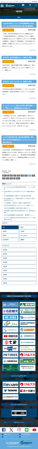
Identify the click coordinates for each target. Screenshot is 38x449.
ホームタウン (24, 235)
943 (4, 178)
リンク (5, 436)
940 (26, 175)
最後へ (18, 178)
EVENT (5, 235)
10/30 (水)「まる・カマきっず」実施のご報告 (17, 81)
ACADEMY (6, 239)
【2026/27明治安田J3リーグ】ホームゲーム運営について (19, 205)
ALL (4, 227)
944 (7, 178)
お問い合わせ (7, 434)
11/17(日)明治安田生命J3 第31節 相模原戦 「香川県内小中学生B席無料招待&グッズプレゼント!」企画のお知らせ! (19, 139)
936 (11, 175)
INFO (22, 227)
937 (15, 175)
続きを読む (32, 50)
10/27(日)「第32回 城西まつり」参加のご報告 (17, 57)
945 (11, 178)
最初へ (4, 175)
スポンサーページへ (19, 422)
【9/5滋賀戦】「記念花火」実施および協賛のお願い (17, 203)
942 (33, 175)
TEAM (22, 231)
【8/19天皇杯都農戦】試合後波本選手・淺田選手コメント (19, 215)
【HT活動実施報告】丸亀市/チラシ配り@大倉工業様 (17, 196)
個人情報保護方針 (25, 434)
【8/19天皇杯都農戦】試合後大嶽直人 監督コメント (17, 208)
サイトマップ (24, 436)
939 (22, 175)
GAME (4, 231)
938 (18, 175)
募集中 (22, 239)
